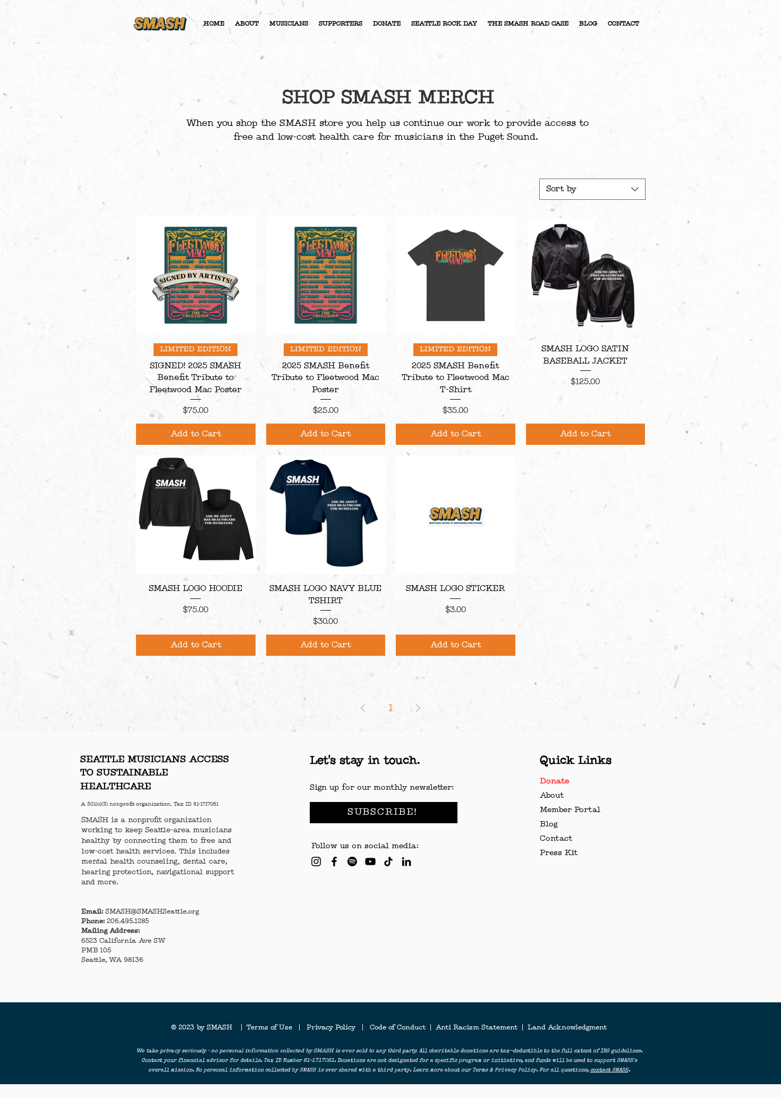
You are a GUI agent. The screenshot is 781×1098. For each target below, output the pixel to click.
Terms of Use (273, 1028)
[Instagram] (316, 861)
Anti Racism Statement (478, 1028)
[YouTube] (370, 861)
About (552, 796)
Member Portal (570, 810)
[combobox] (592, 189)
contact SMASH (609, 1070)
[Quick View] (196, 275)
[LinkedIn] (406, 861)
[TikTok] (388, 861)
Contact (556, 839)
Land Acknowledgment (567, 1028)
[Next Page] (418, 708)
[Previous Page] (362, 708)
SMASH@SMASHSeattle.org (152, 912)
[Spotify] (352, 861)
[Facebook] (334, 861)
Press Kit (559, 853)
